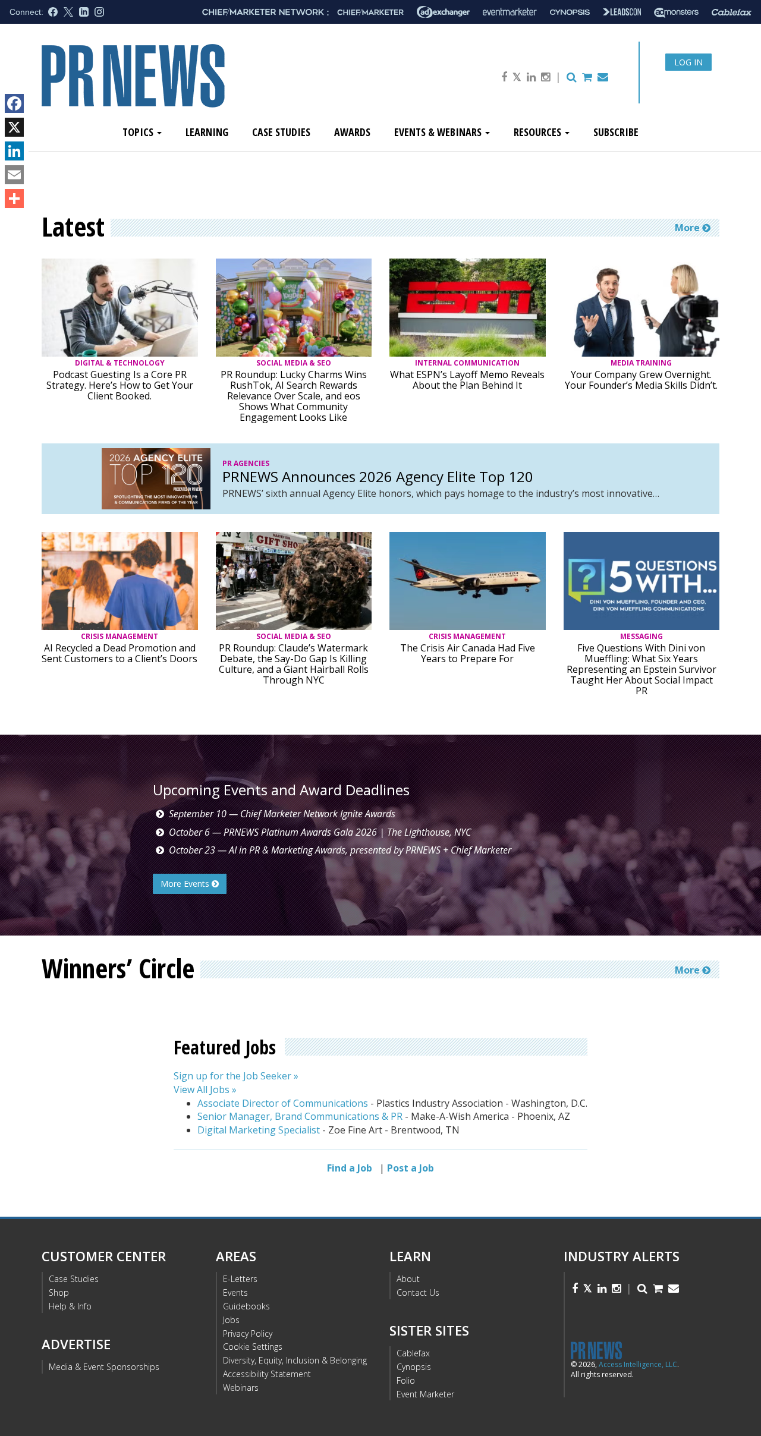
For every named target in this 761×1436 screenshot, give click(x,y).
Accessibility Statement (267, 1374)
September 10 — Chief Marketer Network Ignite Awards (282, 813)
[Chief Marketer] (370, 12)
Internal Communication (467, 363)
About (408, 1278)
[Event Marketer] (510, 12)
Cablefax (413, 1353)
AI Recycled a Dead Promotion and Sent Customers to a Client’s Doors (119, 653)
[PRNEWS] (175, 85)
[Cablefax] (731, 12)
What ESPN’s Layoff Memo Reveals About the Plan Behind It (467, 380)
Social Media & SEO (293, 363)
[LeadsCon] (622, 11)
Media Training (641, 363)
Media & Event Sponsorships (104, 1366)
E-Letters (240, 1278)
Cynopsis (414, 1366)
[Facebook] (14, 103)
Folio (406, 1380)
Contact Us (418, 1292)
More (688, 227)
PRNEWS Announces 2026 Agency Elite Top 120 (377, 477)
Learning (206, 132)
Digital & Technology (120, 363)
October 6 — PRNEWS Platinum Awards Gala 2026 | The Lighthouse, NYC (320, 832)
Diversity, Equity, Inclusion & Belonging (295, 1360)
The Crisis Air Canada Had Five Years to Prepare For (467, 653)
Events (235, 1292)
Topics (139, 132)
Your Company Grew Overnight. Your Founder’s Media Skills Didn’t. (641, 380)
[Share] (14, 198)
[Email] (14, 175)
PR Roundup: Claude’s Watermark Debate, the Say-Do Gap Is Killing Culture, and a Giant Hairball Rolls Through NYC (294, 664)
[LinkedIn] (14, 151)
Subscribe (616, 132)
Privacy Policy (247, 1333)
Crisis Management (119, 636)
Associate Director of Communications (282, 1103)
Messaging (641, 636)
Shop (59, 1292)
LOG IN (688, 62)
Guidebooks (246, 1306)
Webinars (241, 1387)
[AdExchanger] (443, 12)
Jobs (231, 1319)
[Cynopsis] (570, 12)
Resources (539, 132)
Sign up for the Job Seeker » (236, 1075)
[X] (14, 127)
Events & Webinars (439, 132)
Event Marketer (425, 1394)
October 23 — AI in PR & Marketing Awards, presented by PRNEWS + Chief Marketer (340, 849)
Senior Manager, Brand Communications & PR (299, 1116)
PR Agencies (245, 463)
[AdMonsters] (676, 12)
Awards (352, 132)
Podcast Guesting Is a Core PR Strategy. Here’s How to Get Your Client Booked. (119, 385)
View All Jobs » (205, 1089)
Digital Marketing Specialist (258, 1129)
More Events (186, 883)
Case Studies (281, 132)
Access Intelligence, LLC (638, 1364)
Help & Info (70, 1306)
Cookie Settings (252, 1346)
